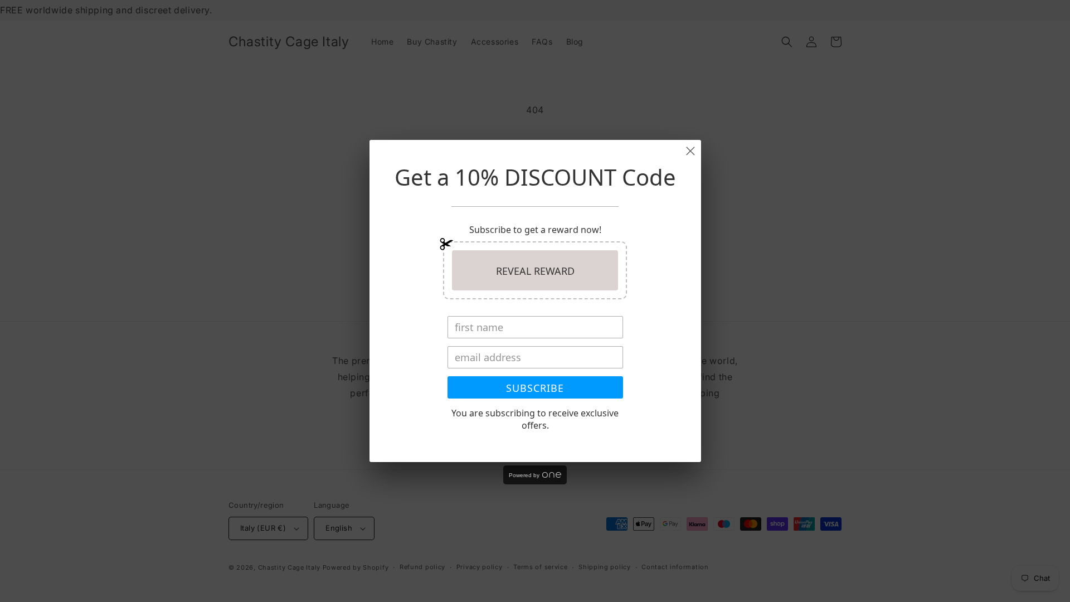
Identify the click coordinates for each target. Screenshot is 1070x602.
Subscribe (535, 388)
